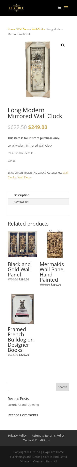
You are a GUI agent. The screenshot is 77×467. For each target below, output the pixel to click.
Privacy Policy (17, 435)
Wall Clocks (38, 29)
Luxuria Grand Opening (23, 405)
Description (21, 195)
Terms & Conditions (36, 440)
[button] (63, 45)
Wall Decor (23, 29)
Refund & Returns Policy (48, 435)
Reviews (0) (21, 201)
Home (11, 29)
